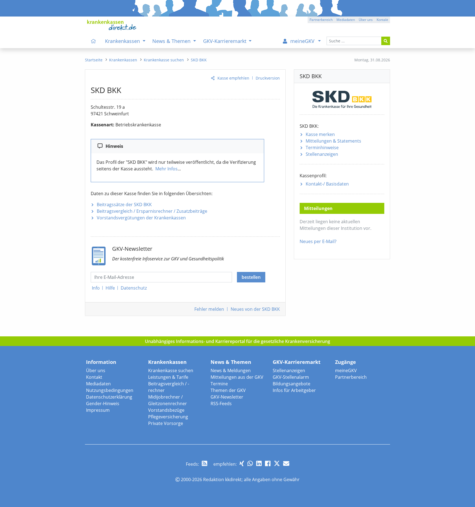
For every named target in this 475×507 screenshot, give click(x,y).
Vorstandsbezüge (166, 410)
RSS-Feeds (221, 403)
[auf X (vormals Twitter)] (277, 463)
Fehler (209, 309)
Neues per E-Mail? (318, 241)
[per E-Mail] (286, 463)
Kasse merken (320, 134)
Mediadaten (98, 384)
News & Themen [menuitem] (172, 41)
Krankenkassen (167, 362)
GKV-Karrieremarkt (297, 362)
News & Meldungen (231, 370)
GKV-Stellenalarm (291, 377)
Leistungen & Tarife (168, 377)
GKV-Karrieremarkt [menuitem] (225, 41)
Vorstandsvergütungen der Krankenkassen (141, 218)
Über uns (95, 370)
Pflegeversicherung (168, 417)
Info (96, 288)
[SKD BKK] (342, 98)
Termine (219, 384)
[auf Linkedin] (259, 463)
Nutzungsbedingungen (109, 390)
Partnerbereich (351, 377)
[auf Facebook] (267, 463)
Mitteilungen (333, 141)
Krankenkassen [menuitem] (123, 41)
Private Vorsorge (165, 423)
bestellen (251, 277)
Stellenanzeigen (322, 154)
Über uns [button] (366, 19)
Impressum (98, 410)
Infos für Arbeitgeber (294, 390)
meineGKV (346, 370)
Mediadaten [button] (345, 19)
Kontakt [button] (382, 19)
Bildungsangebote (291, 384)
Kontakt (94, 377)
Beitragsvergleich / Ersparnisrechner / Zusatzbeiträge (152, 211)
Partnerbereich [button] (321, 19)
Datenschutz (134, 288)
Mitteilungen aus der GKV (237, 377)
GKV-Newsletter (227, 397)
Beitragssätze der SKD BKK (124, 204)
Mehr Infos (166, 169)
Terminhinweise (322, 148)
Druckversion (268, 78)
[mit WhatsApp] (250, 463)
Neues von (255, 309)
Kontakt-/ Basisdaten (327, 184)
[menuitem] (93, 41)
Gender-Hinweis (102, 403)
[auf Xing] (241, 463)
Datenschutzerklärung (109, 397)
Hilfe (110, 288)
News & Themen (231, 362)
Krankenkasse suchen (170, 370)
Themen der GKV (228, 390)
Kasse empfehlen (233, 78)
